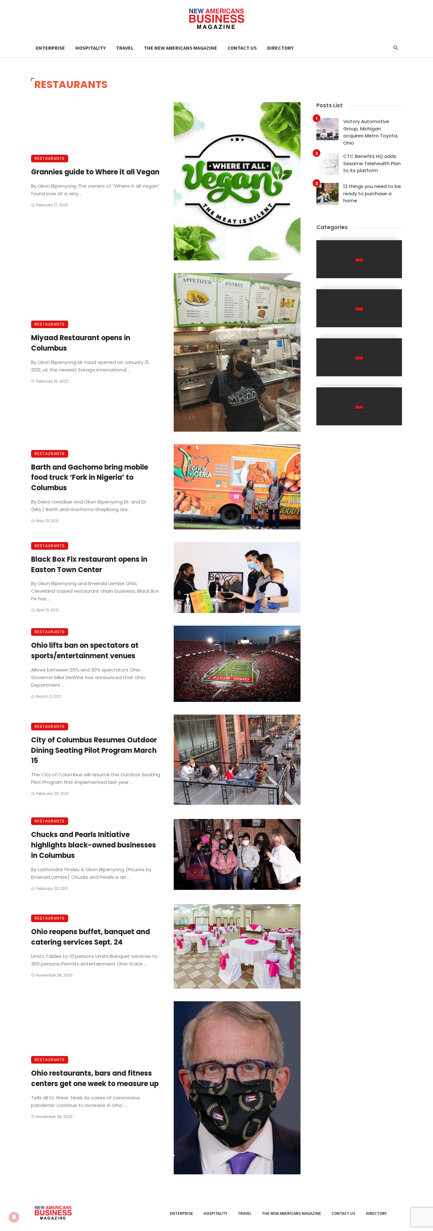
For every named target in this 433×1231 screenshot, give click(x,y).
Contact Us (242, 48)
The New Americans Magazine (180, 48)
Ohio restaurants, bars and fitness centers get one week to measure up (94, 1078)
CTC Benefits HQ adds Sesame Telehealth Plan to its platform (372, 163)
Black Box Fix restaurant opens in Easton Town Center (89, 564)
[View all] (359, 259)
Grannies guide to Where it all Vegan (95, 172)
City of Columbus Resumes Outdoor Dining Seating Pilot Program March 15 (94, 750)
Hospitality (90, 48)
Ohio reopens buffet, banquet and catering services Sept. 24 (90, 937)
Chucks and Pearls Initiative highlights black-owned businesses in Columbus (93, 845)
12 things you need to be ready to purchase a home (372, 193)
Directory (280, 48)
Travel (124, 48)
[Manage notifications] (14, 1217)
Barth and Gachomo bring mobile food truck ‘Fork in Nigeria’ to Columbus (89, 477)
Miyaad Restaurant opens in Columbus (80, 343)
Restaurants (50, 158)
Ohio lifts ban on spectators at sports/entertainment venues (85, 650)
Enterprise (50, 48)
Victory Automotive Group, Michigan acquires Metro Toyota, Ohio (370, 132)
